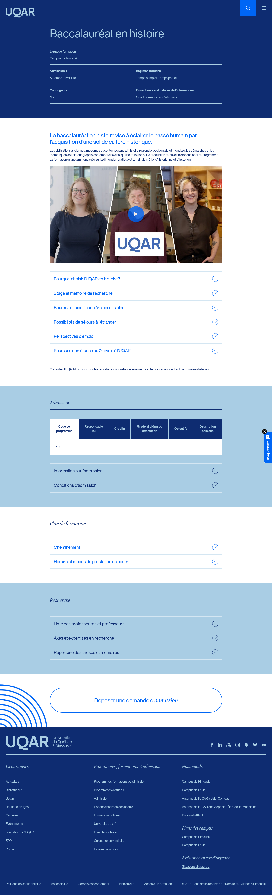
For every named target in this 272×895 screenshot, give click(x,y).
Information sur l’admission (160, 97)
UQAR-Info (72, 369)
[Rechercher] (248, 8)
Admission (57, 71)
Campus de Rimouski (196, 837)
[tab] (64, 429)
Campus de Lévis (193, 845)
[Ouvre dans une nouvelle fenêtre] (212, 745)
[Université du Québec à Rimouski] (20, 12)
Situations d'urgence (195, 866)
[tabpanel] (136, 446)
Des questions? (268, 450)
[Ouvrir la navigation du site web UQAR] (264, 8)
